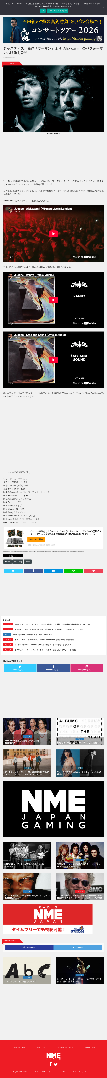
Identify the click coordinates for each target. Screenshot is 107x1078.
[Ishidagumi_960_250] (53, 30)
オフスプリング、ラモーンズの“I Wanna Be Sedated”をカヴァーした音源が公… (45, 639)
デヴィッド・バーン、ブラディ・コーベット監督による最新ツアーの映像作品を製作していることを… (53, 624)
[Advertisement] (53, 157)
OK (43, 11)
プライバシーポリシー (65, 1047)
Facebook (30, 947)
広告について (41, 1047)
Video (28, 561)
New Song (18, 561)
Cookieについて (90, 1047)
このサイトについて (18, 1047)
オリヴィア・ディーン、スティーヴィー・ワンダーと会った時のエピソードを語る (45, 649)
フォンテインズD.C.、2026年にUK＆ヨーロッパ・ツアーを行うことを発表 (43, 644)
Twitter (79, 947)
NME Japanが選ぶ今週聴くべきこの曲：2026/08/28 (32, 634)
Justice (7, 561)
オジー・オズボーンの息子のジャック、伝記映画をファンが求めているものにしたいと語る (49, 629)
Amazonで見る (36, 539)
